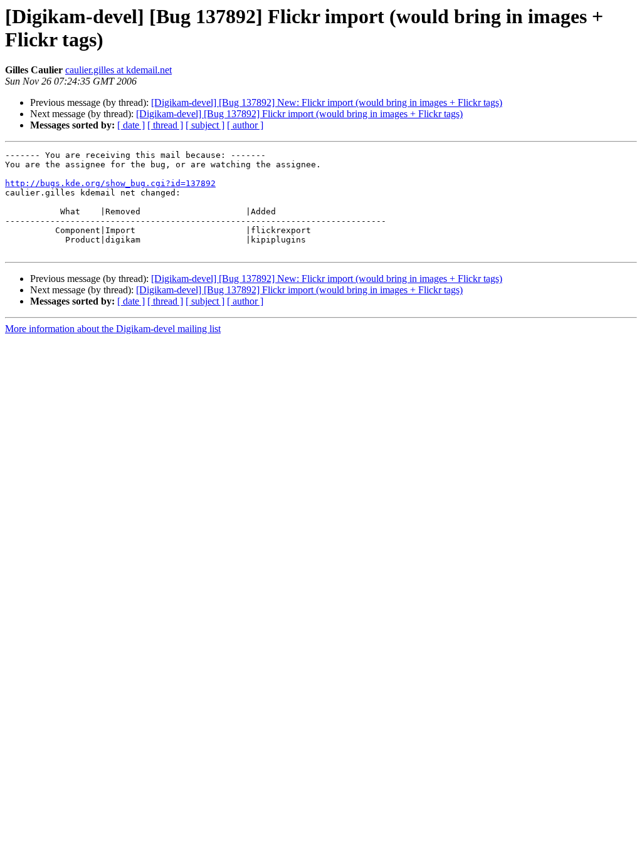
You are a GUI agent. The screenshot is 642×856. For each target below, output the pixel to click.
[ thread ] (165, 125)
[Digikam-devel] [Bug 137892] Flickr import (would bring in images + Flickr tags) (299, 113)
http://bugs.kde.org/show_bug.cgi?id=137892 (110, 183)
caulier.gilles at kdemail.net (118, 70)
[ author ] (245, 125)
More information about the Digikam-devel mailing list (113, 328)
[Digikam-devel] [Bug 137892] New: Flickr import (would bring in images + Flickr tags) (326, 102)
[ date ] (131, 125)
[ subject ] (205, 125)
